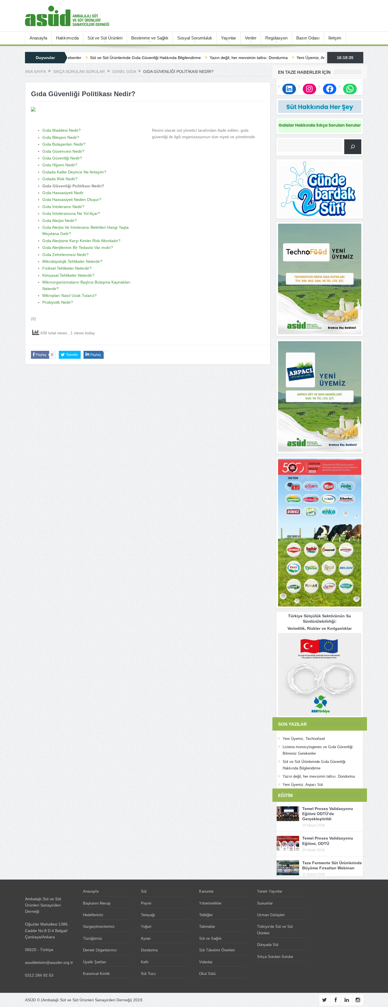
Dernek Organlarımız (100, 950)
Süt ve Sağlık (210, 938)
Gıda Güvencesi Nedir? (63, 151)
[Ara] (352, 146)
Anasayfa (38, 37)
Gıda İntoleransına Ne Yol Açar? (71, 213)
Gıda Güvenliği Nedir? (62, 158)
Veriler (250, 37)
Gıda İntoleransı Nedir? (63, 206)
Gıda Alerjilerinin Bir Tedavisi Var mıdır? (77, 247)
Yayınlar (228, 37)
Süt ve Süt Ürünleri (104, 37)
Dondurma (149, 950)
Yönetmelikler (210, 903)
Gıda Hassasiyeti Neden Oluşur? (71, 199)
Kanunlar (206, 891)
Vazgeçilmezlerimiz (99, 926)
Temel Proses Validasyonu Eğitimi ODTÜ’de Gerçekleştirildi (327, 813)
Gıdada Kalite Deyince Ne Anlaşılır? (74, 172)
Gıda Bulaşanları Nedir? (63, 144)
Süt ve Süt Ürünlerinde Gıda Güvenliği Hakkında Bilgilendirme (113, 57)
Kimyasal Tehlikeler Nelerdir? (68, 275)
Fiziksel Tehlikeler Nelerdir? (66, 268)
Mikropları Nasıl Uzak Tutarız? (69, 295)
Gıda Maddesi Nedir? (61, 130)
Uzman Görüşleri (271, 915)
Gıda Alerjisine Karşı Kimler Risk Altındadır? (81, 240)
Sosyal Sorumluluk (194, 37)
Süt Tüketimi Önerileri (217, 950)
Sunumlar (265, 903)
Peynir (146, 903)
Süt (144, 891)
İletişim (334, 37)
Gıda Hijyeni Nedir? (59, 165)
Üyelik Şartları (94, 962)
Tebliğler (206, 915)
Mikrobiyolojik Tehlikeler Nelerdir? (72, 261)
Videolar (205, 962)
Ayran (146, 938)
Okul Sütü (207, 974)
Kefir (145, 962)
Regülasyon (276, 37)
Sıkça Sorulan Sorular (275, 956)
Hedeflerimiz (93, 915)
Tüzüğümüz (92, 938)
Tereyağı (148, 915)
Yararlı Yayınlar (269, 891)
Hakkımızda (67, 37)
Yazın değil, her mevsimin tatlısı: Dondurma (217, 57)
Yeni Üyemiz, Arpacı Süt (285, 57)
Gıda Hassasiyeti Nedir (63, 192)
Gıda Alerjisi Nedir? (59, 220)
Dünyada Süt (267, 945)
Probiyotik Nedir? (57, 302)
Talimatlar (207, 926)
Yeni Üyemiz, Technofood (304, 739)
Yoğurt (146, 926)
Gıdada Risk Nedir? (60, 179)
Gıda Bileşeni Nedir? (60, 137)
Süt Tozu (148, 974)
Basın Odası (308, 37)
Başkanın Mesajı (97, 903)
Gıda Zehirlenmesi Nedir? (65, 254)
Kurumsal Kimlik (96, 974)
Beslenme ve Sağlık (149, 37)
